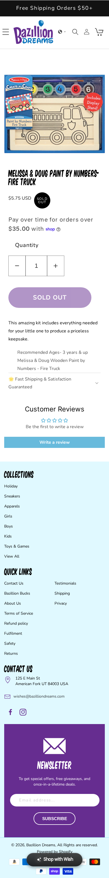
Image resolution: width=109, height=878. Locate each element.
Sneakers (12, 496)
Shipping (62, 593)
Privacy (60, 603)
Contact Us (13, 583)
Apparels (12, 506)
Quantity (27, 245)
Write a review (54, 442)
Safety (9, 643)
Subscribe (54, 818)
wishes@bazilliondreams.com (39, 696)
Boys (8, 526)
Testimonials (65, 583)
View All (11, 556)
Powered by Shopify (54, 851)
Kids (8, 536)
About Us (12, 603)
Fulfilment (13, 633)
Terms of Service (18, 613)
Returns (11, 653)
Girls (8, 516)
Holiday (11, 486)
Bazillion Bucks (17, 593)
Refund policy (16, 623)
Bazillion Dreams (40, 845)
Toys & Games (16, 546)
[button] (6, 32)
